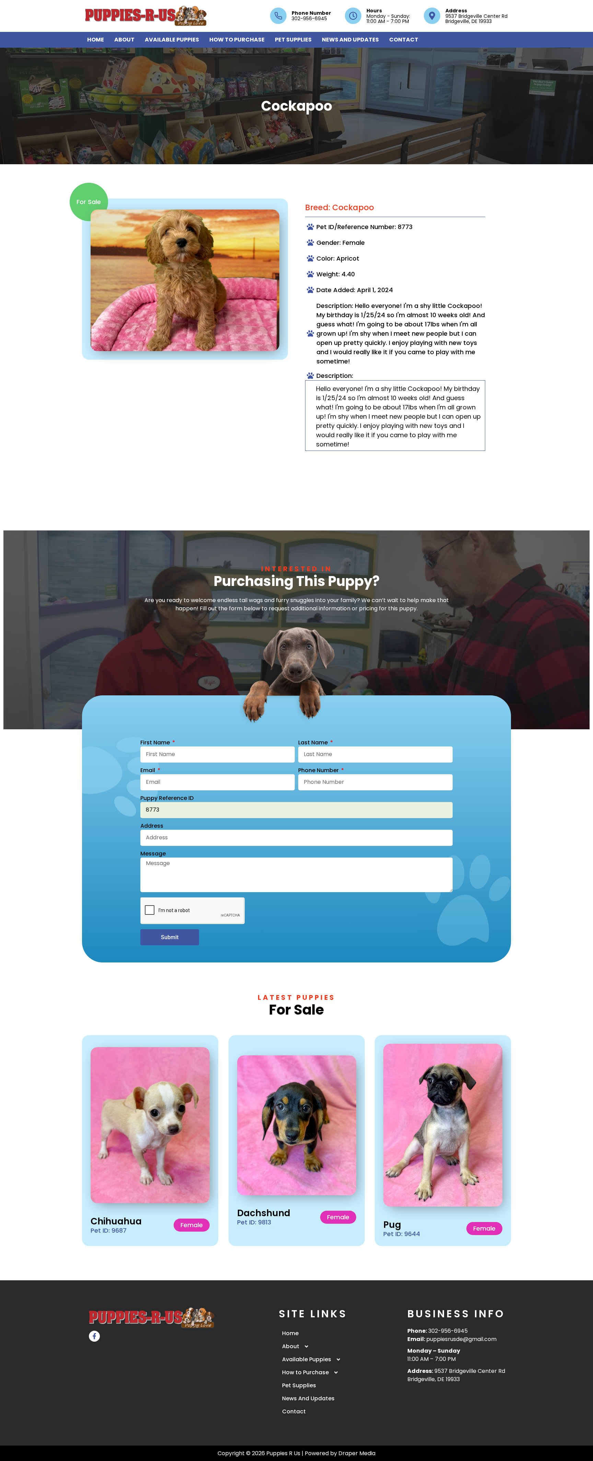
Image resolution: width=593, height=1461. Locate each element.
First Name (155, 743)
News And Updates (350, 40)
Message (153, 854)
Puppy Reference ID (167, 798)
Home (95, 40)
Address (456, 10)
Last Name (313, 743)
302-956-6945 (448, 1331)
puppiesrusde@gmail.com (461, 1339)
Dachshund (263, 1213)
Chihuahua (116, 1221)
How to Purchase (237, 40)
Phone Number (311, 13)
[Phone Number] (278, 16)
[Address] (432, 16)
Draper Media (356, 1453)
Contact (403, 40)
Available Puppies (172, 40)
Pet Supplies (293, 40)
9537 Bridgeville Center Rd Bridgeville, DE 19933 (456, 1375)
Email (148, 771)
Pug (392, 1225)
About (124, 40)
